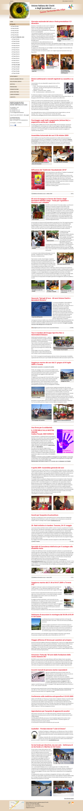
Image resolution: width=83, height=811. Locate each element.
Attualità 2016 (15, 49)
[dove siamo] (16, 805)
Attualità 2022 (15, 35)
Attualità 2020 (15, 41)
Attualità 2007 (15, 69)
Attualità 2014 (15, 54)
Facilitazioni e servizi (15, 81)
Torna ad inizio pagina (69, 798)
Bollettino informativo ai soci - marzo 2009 (42, 577)
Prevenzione (13, 86)
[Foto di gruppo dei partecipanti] (63, 342)
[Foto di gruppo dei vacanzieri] (41, 411)
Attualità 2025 (15, 28)
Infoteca (12, 84)
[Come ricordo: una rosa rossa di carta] (67, 285)
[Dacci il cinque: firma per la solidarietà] (65, 441)
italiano (15, 1)
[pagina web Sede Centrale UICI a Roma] (69, 802)
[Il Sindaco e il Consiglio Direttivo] (41, 502)
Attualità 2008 (15, 67)
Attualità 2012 (15, 58)
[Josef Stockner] (38, 211)
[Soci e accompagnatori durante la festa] (52, 60)
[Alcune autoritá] (52, 235)
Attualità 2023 (15, 32)
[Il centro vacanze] (69, 589)
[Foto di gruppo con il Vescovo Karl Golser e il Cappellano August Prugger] (65, 31)
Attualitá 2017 (15, 47)
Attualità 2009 (16, 64)
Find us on (12, 125)
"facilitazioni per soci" (55, 520)
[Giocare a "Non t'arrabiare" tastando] (52, 284)
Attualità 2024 (15, 30)
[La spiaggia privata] (69, 602)
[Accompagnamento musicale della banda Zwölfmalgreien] (67, 61)
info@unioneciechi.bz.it (30, 807)
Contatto (12, 97)
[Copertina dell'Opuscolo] (41, 308)
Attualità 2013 (15, 56)
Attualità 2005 (15, 73)
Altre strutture (14, 92)
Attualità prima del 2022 (17, 37)
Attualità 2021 (15, 39)
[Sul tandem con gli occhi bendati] (38, 284)
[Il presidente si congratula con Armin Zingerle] (63, 502)
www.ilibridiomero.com (54, 740)
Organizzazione (14, 89)
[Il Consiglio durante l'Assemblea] (63, 153)
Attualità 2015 (15, 52)
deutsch (11, 1)
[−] (73, 1)
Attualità (12, 24)
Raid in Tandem (36, 541)
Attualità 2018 (15, 45)
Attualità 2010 (15, 62)
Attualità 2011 (15, 60)
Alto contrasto (65, 1)
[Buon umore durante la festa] (65, 257)
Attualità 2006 (15, 71)
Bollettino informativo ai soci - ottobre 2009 (42, 193)
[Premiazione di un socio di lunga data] (38, 61)
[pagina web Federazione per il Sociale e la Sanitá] (73, 802)
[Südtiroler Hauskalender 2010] (38, 180)
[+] (72, 1)
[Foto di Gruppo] (63, 788)
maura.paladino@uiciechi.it (37, 561)
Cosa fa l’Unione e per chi (16, 79)
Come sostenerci (14, 94)
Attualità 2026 (15, 26)
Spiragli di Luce (36, 327)
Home (11, 21)
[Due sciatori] (41, 788)
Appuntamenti (14, 76)
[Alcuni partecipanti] (63, 756)
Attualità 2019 (15, 43)
